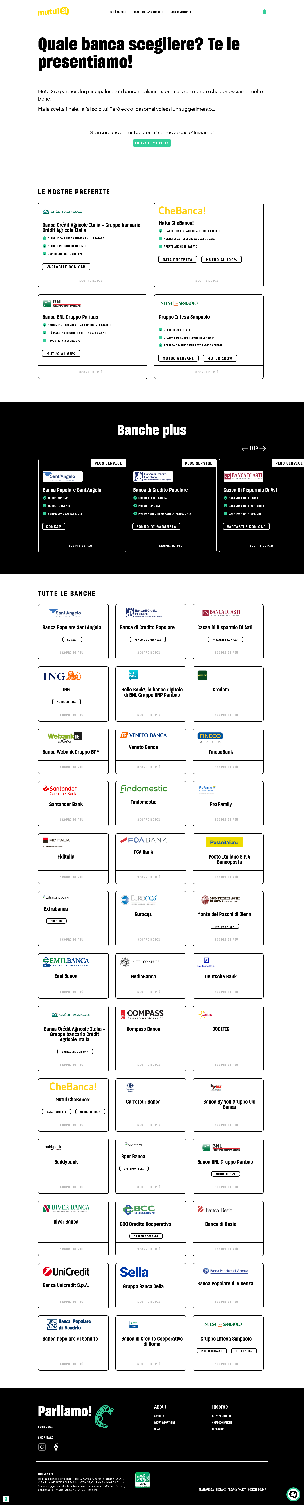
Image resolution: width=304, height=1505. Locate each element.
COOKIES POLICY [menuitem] (257, 1489)
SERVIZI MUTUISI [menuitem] (221, 1416)
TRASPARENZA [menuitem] (206, 1489)
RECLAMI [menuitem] (221, 1489)
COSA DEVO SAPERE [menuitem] (181, 12)
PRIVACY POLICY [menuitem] (237, 1489)
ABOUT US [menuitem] (159, 1416)
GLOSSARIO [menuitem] (218, 1429)
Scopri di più (91, 281)
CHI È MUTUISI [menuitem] (118, 12)
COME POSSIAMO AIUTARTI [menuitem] (148, 12)
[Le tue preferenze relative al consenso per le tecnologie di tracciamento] (6, 1499)
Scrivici (45, 1427)
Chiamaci (46, 1438)
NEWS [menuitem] (157, 1429)
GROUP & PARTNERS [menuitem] (164, 1422)
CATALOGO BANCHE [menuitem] (222, 1422)
